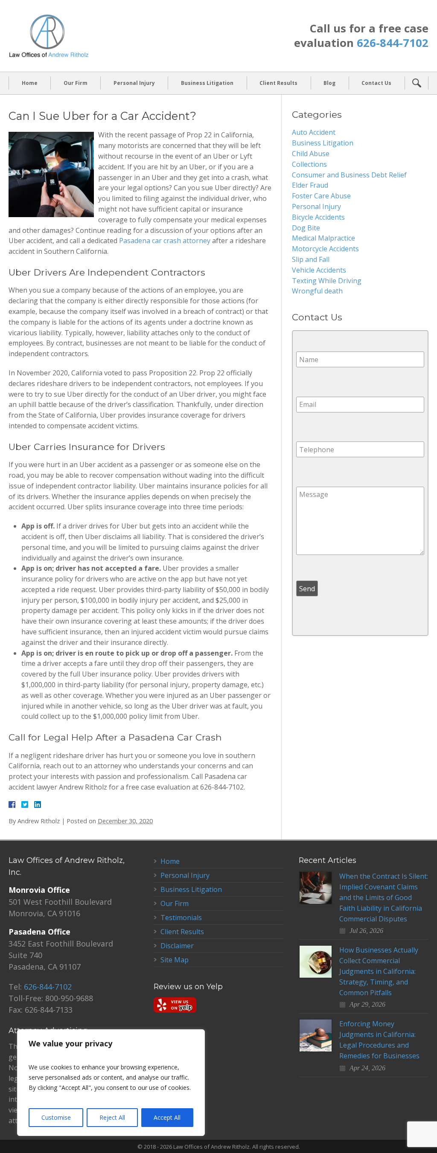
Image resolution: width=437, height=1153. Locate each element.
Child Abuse (310, 153)
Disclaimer (177, 945)
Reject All (112, 1117)
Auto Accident (313, 132)
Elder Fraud (310, 185)
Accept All (167, 1117)
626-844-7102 (392, 42)
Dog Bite (306, 227)
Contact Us (376, 83)
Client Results (278, 83)
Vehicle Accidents (319, 270)
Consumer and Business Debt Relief (349, 175)
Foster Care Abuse (321, 195)
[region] (111, 1082)
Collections (309, 164)
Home (30, 83)
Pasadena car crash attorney (164, 240)
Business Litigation (207, 83)
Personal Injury (134, 83)
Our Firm (75, 83)
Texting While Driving (326, 280)
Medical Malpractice (323, 238)
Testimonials (181, 917)
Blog (329, 83)
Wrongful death (317, 291)
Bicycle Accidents (318, 217)
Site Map (174, 959)
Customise (56, 1117)
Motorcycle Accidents (325, 248)
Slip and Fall (310, 259)
